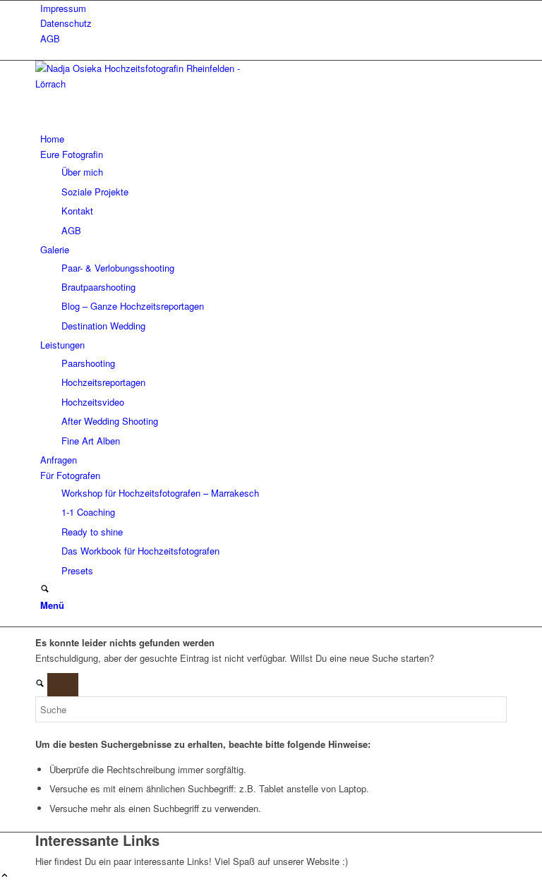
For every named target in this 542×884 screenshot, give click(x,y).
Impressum (63, 8)
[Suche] (44, 589)
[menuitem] (273, 8)
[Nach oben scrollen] (4, 876)
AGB (50, 38)
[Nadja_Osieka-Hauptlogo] (141, 83)
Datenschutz (66, 23)
